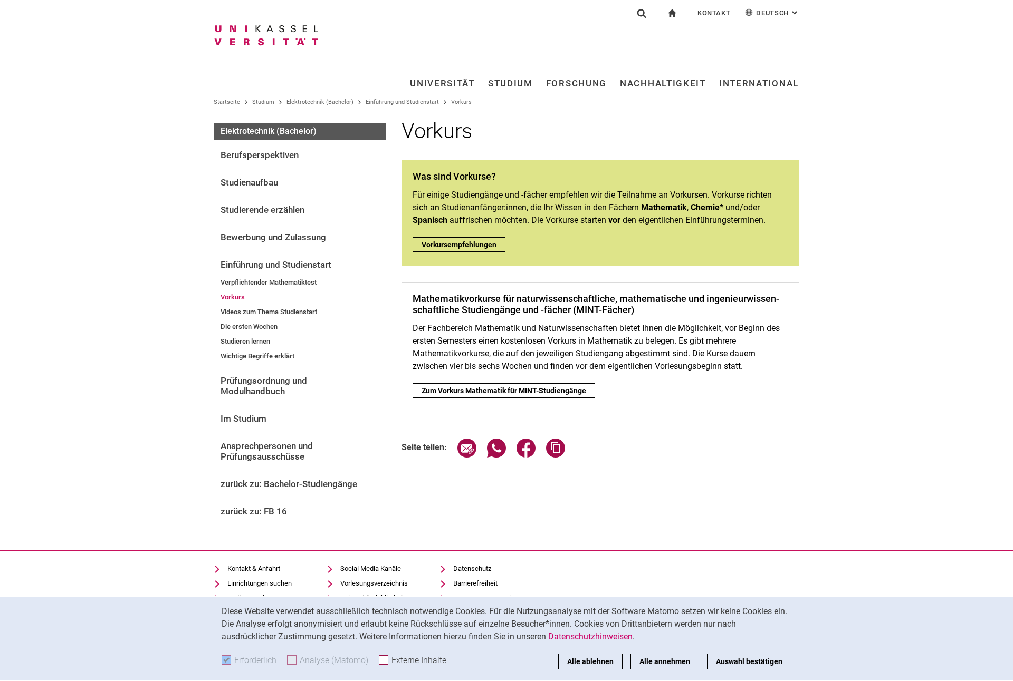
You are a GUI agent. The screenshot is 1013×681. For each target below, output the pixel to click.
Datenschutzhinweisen (590, 636)
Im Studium (243, 418)
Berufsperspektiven (260, 155)
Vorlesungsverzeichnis (374, 583)
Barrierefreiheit (475, 583)
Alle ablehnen (590, 661)
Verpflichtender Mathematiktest (269, 282)
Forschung (576, 83)
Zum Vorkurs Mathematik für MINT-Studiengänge (508, 390)
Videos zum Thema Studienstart (269, 312)
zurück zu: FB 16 (254, 511)
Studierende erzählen (262, 210)
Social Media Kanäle (370, 568)
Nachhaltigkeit (663, 83)
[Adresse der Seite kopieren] (555, 455)
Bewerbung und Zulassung (273, 237)
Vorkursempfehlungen (459, 244)
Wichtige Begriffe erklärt (257, 356)
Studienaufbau (249, 182)
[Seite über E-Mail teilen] (466, 455)
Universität (442, 83)
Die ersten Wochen (249, 326)
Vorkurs (461, 102)
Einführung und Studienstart (402, 102)
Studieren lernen (245, 341)
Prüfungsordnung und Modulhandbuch (264, 385)
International (759, 83)
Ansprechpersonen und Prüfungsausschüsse (267, 451)
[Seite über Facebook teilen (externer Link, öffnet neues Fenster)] (526, 455)
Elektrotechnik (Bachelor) (319, 102)
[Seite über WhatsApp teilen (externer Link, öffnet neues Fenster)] (496, 455)
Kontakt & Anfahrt (253, 568)
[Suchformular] (641, 13)
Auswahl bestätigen (749, 661)
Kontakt (714, 13)
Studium (510, 83)
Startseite (227, 102)
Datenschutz (472, 568)
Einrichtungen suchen (259, 583)
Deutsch (777, 13)
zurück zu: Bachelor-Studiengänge (289, 484)
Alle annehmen (664, 661)
